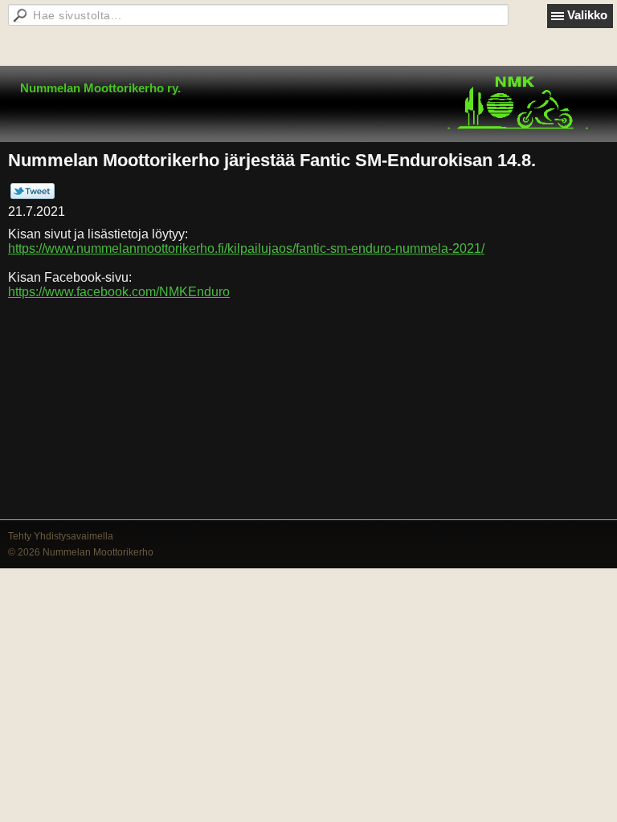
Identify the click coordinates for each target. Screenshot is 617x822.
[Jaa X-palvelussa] (32, 195)
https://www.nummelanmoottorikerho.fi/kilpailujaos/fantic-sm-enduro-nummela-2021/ (246, 248)
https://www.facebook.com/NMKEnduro (119, 292)
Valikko (587, 15)
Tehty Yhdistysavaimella (60, 536)
